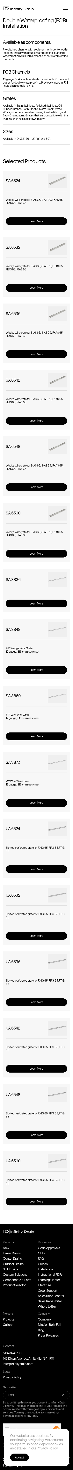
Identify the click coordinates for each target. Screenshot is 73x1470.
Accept (19, 1457)
